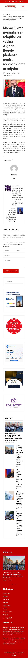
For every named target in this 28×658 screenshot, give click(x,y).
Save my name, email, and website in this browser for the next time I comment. (14, 245)
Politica (5, 609)
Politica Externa (7, 24)
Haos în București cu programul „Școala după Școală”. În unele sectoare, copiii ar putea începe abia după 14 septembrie (13, 437)
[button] (12, 584)
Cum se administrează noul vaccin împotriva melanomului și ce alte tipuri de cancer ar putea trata (20, 498)
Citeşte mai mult (8, 160)
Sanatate (5, 615)
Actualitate (6, 593)
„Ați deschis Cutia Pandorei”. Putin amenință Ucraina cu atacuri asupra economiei (19, 476)
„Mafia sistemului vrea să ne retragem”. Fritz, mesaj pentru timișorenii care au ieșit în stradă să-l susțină (19, 454)
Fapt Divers (6, 605)
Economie (6, 599)
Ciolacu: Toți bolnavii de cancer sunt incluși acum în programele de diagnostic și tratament (11, 215)
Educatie (5, 602)
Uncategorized (7, 618)
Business (5, 596)
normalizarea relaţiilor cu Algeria (13, 105)
